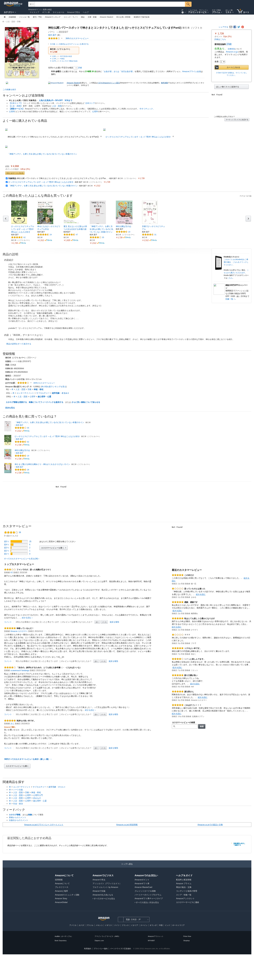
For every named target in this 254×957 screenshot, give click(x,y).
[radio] (231, 86)
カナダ (81, 925)
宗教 (19, 22)
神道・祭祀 (38, 389)
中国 (161, 925)
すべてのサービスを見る (104, 899)
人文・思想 (10, 22)
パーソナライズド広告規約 (120, 949)
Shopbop (186, 940)
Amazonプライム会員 (191, 71)
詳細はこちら (220, 39)
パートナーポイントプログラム (148, 895)
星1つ (6, 554)
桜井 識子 (52, 35)
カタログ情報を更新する (16, 402)
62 (25, 237)
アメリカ (72, 925)
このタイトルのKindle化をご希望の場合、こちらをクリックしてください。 (236, 262)
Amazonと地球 (61, 891)
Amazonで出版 (99, 891)
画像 (30, 815)
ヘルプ (86, 12)
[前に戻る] (5, 218)
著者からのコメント (17, 817)
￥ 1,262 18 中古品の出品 (61, 56)
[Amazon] (13, 4)
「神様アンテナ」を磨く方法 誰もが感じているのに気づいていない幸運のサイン (43, 186)
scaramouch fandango (19, 670)
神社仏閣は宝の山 (22, 450)
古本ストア (90, 103)
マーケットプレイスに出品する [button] (237, 119)
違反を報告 (114, 622)
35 (103, 237)
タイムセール (58, 12)
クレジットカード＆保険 (145, 891)
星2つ (6, 551)
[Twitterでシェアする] (238, 27)
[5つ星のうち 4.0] (10, 667)
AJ (11, 572)
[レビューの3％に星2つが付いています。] (19, 550)
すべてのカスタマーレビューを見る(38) (21, 559)
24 (51, 235)
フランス (125, 925)
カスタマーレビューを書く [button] (52, 548)
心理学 (12, 111)
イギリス (108, 925)
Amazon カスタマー (19, 631)
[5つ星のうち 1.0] (178, 589)
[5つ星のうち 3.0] (10, 569)
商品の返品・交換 (183, 887)
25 (30, 541)
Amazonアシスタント (185, 898)
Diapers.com (99, 940)
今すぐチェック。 (147, 109)
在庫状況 (231, 49)
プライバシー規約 (100, 949)
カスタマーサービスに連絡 (187, 902)
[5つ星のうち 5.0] (10, 628)
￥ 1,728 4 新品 (57, 58)
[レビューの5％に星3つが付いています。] (19, 547)
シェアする (223, 27)
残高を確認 (47, 10)
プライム (17, 5)
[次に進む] (248, 218)
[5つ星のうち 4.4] (17, 237)
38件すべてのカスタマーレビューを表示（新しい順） (27, 759)
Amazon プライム (183, 883)
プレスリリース (61, 887)
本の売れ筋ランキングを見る (53, 386)
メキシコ (99, 925)
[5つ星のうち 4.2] (54, 38)
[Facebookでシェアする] (235, 27)
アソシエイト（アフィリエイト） (107, 883)
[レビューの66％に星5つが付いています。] (19, 541)
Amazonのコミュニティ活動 (67, 895)
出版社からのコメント (18, 820)
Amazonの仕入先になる (103, 895)
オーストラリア (178, 925)
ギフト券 (46, 12)
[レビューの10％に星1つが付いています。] (19, 553)
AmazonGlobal (61, 902)
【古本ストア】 (15, 103)
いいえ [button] (104, 622)
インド (167, 925)
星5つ (6, 541)
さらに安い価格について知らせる (85, 402)
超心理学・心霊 (44, 396)
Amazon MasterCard (143, 887)
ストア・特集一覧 (183, 895)
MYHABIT (151, 940)
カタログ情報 (14, 815)
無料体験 (164, 83)
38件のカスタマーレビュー (44, 383)
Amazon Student (73, 83)
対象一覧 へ (230, 299)
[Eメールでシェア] (230, 27)
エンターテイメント (25, 393)
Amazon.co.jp (232, 52)
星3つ (6, 548)
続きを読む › (27, 618)
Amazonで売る (73, 12)
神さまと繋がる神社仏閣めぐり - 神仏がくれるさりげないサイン (42, 464)
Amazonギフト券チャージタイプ (149, 898)
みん (12, 723)
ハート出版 (18, 790)
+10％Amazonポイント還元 (109, 83)
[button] (63, 50)
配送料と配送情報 (183, 880)
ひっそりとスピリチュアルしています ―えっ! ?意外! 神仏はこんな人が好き (40, 182)
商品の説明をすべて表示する (18, 344)
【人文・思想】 (15, 106)
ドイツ (117, 925)
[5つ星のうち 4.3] (69, 234)
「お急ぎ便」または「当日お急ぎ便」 (118, 71)
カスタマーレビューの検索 (183, 722)
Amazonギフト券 (142, 883)
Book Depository (61, 940)
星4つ (6, 544)
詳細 (229, 44)
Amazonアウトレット (155, 936)
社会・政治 (18, 804)
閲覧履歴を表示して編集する (239, 844)
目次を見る (10, 408)
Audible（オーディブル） (64, 936)
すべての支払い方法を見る (147, 902)
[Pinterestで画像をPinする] (242, 27)
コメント (8, 622)
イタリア (134, 925)
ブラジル (89, 925)
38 (12, 532)
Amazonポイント (35, 10)
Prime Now (187, 936)
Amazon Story (61, 898)
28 (28, 470)
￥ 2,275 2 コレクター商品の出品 (63, 61)
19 (129, 232)
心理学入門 (38, 795)
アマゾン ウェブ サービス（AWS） (107, 936)
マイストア (34, 12)
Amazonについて (62, 883)
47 (77, 235)
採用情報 (59, 880)
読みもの (37, 798)
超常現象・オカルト (60, 393)
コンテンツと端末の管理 (186, 891)
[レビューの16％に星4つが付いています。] (19, 544)
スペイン (143, 925)
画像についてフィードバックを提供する (46, 402)
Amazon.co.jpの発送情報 (127, 825)
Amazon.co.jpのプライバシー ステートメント (43, 825)
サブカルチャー (43, 393)
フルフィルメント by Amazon (105, 887)
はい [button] (97, 622)
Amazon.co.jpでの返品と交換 (210, 825)
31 (155, 235)
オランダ (153, 925)
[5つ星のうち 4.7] (122, 232)
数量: (217, 62)
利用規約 (87, 949)
